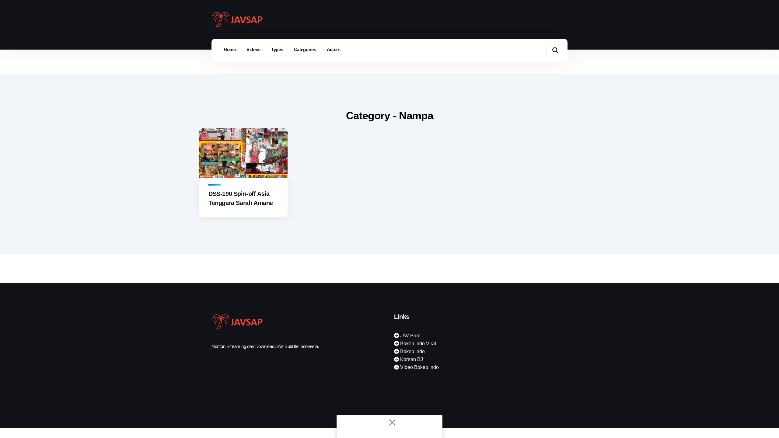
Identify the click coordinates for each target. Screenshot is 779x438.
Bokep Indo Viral (417, 343)
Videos (253, 49)
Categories (305, 49)
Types (277, 49)
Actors (334, 49)
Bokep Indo (412, 351)
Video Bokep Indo (419, 367)
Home (230, 49)
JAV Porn (410, 335)
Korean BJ (411, 359)
